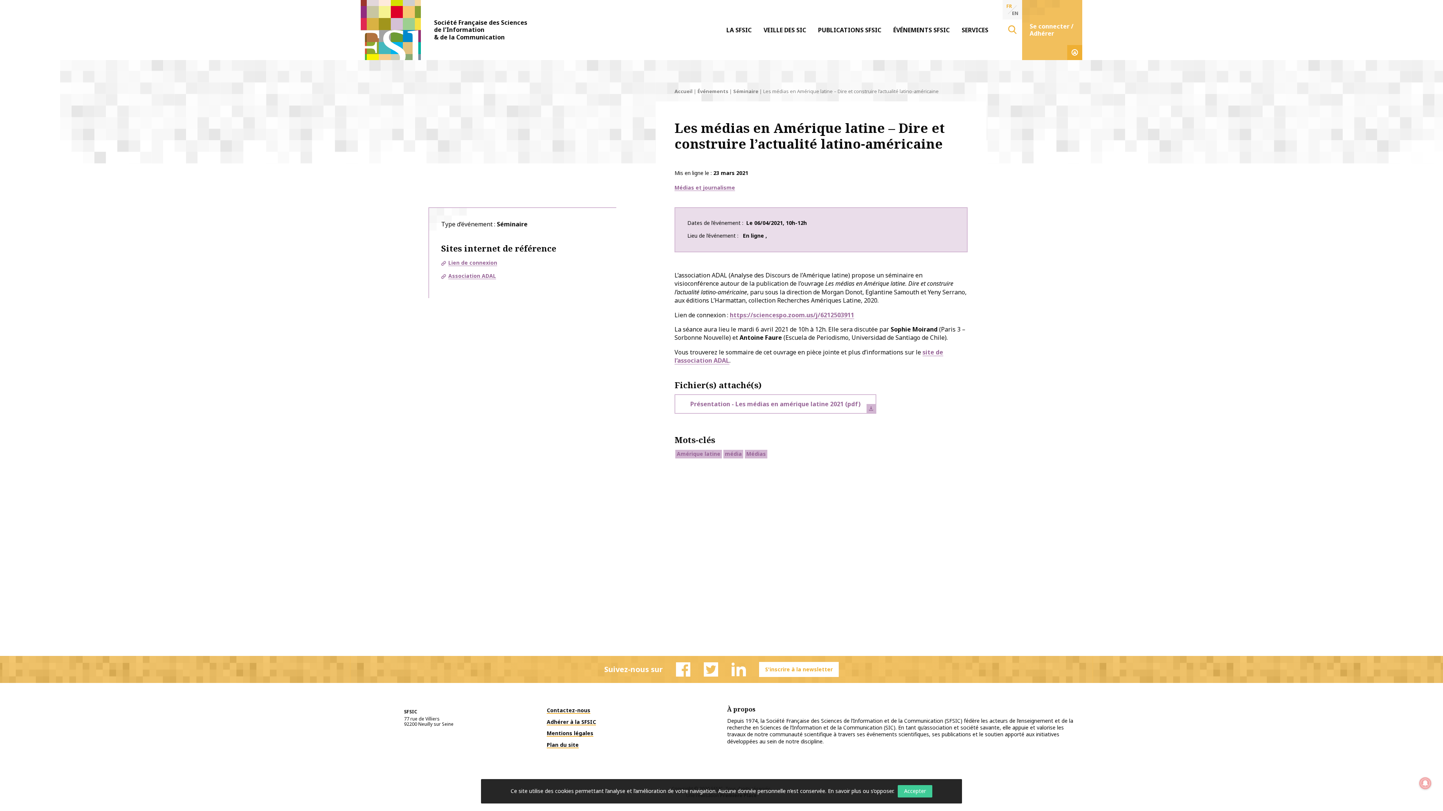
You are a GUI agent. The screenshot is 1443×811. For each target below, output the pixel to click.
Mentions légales (570, 733)
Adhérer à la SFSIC (571, 721)
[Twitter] (710, 669)
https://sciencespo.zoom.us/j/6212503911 (792, 315)
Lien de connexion (472, 262)
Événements (712, 91)
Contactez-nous (568, 710)
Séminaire (745, 91)
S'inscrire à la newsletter (799, 669)
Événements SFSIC (921, 30)
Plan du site (563, 744)
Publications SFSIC (849, 30)
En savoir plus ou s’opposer (860, 790)
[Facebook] (683, 669)
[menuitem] (739, 30)
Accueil (684, 91)
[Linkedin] (738, 669)
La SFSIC (739, 30)
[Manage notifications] (1425, 783)
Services (975, 30)
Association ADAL (472, 275)
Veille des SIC (785, 30)
